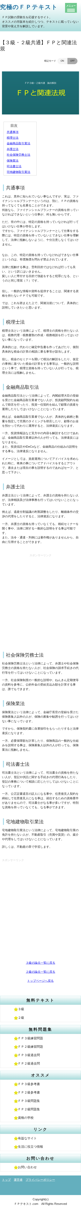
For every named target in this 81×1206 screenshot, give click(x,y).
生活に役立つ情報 (30, 1146)
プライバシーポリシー (40, 1179)
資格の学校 (26, 1117)
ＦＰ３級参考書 (29, 1084)
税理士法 (12, 137)
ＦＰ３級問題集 (29, 1100)
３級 (21, 1009)
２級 (21, 1017)
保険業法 (12, 160)
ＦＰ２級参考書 (29, 1092)
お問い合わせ (27, 1167)
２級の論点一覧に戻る (40, 971)
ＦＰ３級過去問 (29, 1055)
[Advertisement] (40, 599)
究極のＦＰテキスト (29, 7)
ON (62, 60)
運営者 (18, 1179)
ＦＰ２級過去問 (29, 1063)
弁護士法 (12, 149)
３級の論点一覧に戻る (40, 962)
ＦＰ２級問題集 (29, 1109)
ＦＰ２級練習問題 (30, 1046)
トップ (6, 1179)
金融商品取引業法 (18, 143)
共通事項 (12, 132)
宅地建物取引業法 (18, 172)
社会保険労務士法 (18, 154)
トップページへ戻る (40, 980)
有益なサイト (27, 1138)
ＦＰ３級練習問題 (30, 1038)
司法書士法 (14, 166)
